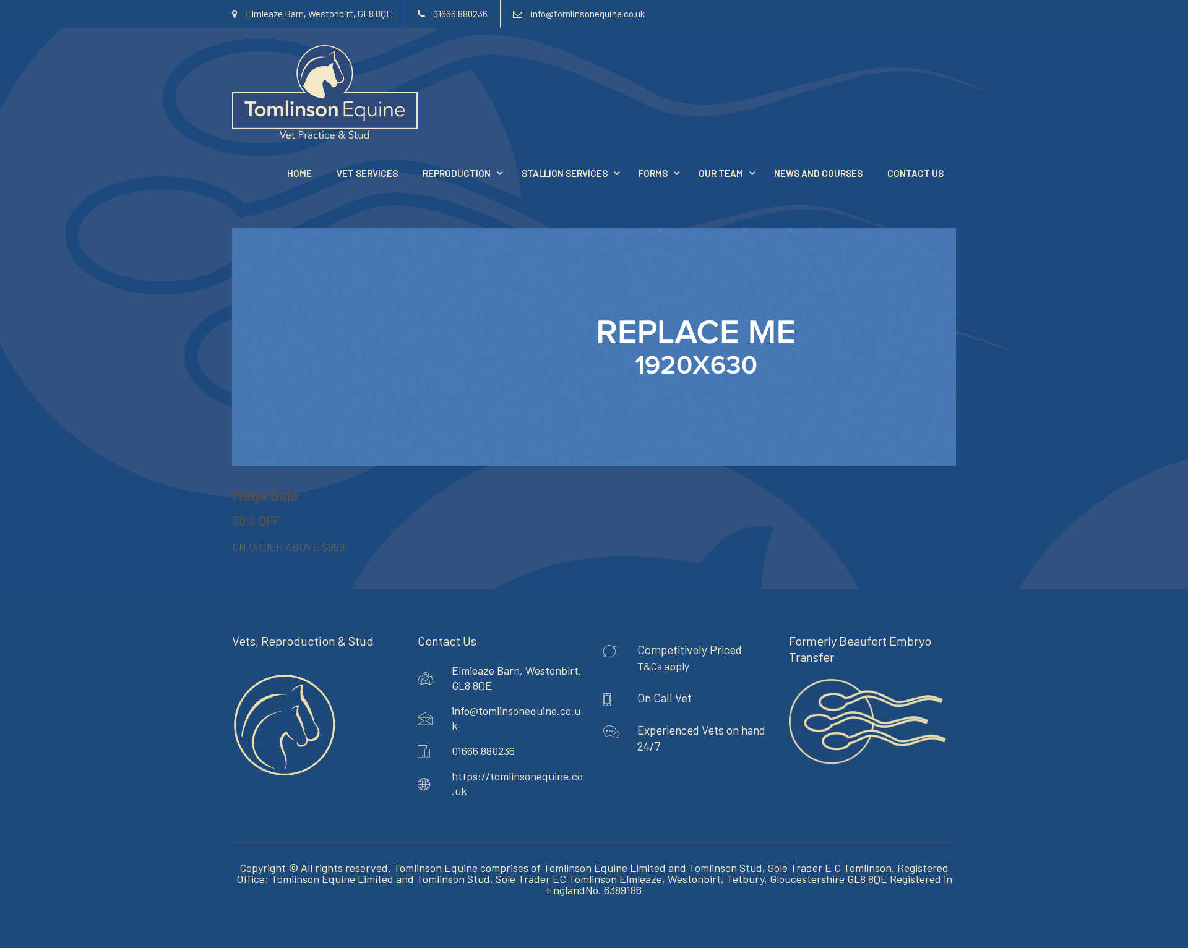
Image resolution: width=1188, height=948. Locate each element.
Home (299, 173)
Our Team (721, 173)
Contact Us (915, 173)
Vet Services (367, 173)
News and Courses (818, 173)
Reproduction (457, 173)
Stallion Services (565, 173)
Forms (653, 173)
